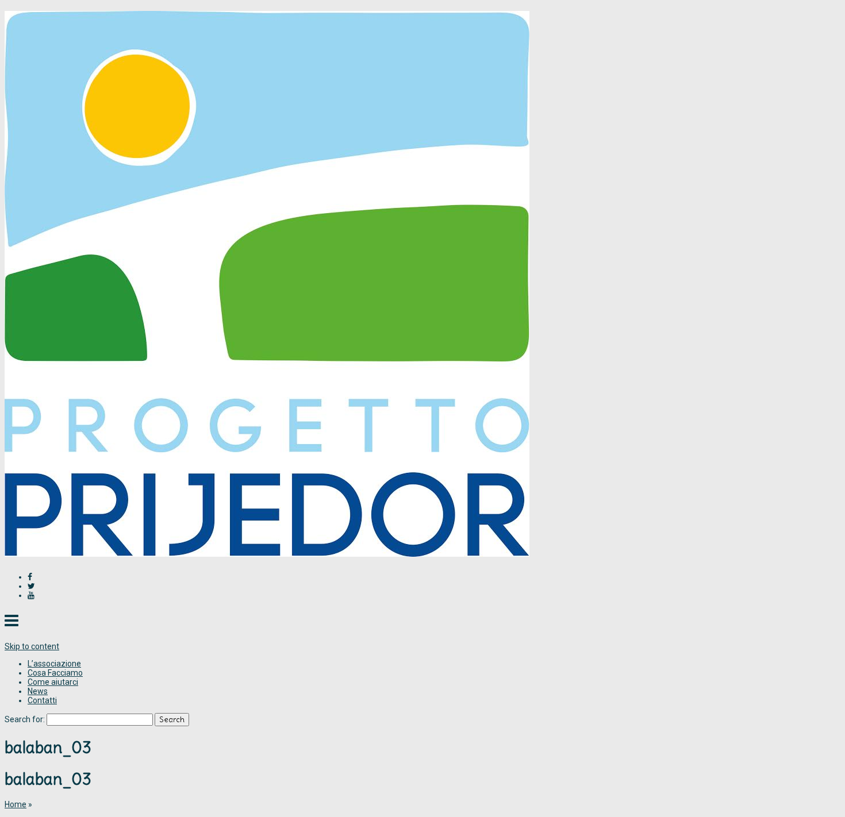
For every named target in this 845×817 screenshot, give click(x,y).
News (38, 691)
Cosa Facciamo (55, 672)
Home (15, 804)
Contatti (42, 700)
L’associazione (54, 663)
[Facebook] (30, 576)
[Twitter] (31, 586)
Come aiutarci (53, 682)
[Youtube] (31, 595)
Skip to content (32, 646)
